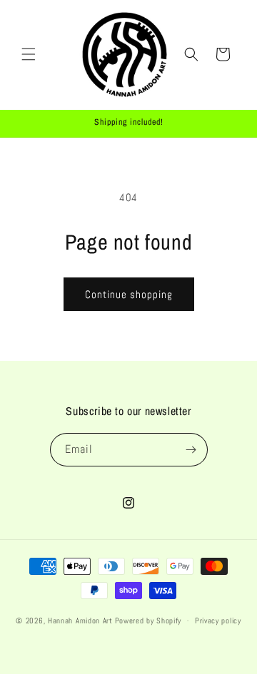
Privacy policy (218, 621)
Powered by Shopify (148, 621)
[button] (28, 54)
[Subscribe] (191, 449)
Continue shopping (129, 294)
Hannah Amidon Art (80, 621)
